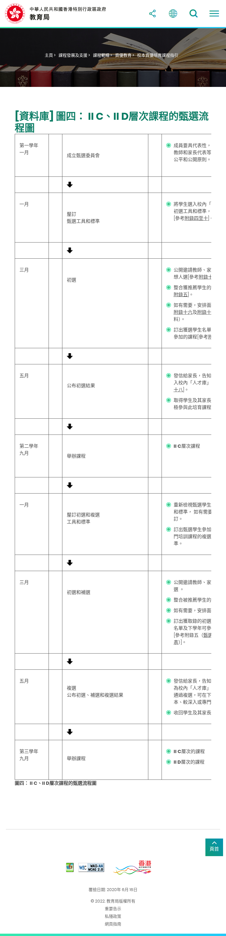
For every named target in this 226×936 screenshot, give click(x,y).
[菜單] (214, 13)
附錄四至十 (196, 218)
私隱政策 (113, 916)
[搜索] (193, 13)
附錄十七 (206, 312)
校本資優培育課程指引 (157, 55)
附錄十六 (183, 312)
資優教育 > (124, 55)
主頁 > (50, 55)
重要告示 (113, 909)
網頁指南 (113, 924)
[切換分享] (152, 13)
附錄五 (181, 294)
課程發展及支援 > (74, 55)
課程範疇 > (102, 55)
